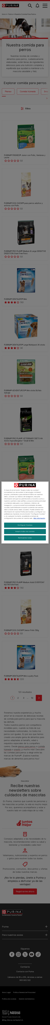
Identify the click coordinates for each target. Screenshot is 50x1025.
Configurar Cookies (25, 525)
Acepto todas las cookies (25, 531)
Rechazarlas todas (25, 538)
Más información (39, 518)
